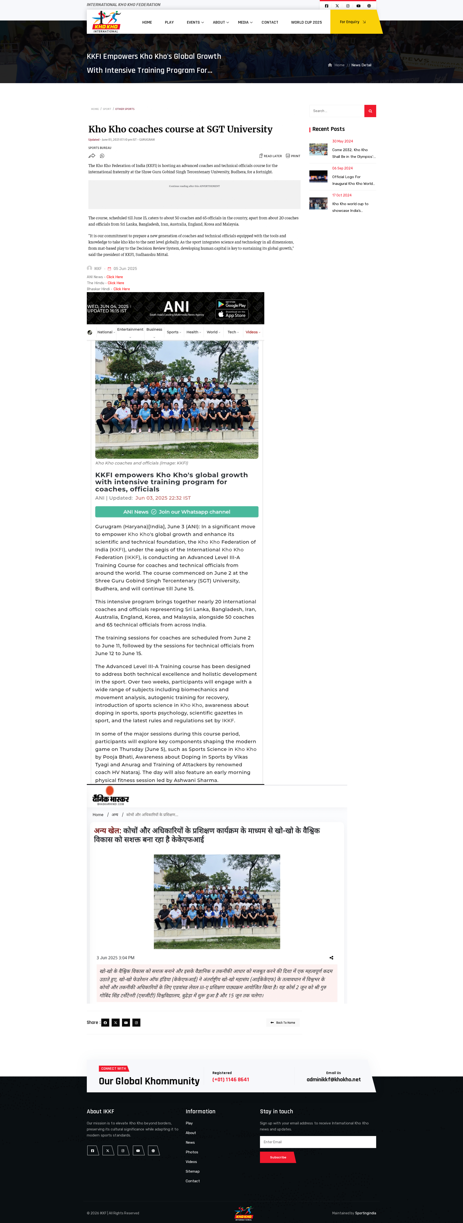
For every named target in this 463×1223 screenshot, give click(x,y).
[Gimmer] (106, 22)
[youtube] (126, 1022)
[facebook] (105, 1022)
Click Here (115, 277)
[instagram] (123, 1151)
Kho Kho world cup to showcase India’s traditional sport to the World (352, 208)
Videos (191, 1162)
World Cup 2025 (306, 22)
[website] (153, 1151)
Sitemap (193, 1171)
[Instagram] (136, 1022)
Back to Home (285, 1023)
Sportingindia (365, 1213)
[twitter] (115, 1022)
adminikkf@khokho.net (334, 1079)
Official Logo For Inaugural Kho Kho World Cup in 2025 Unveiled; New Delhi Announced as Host (353, 181)
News (190, 1142)
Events (193, 22)
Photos (192, 1152)
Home (147, 22)
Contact (270, 22)
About (219, 22)
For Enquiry (350, 22)
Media (243, 22)
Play (169, 22)
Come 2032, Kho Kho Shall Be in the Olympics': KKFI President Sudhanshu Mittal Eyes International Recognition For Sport (354, 154)
